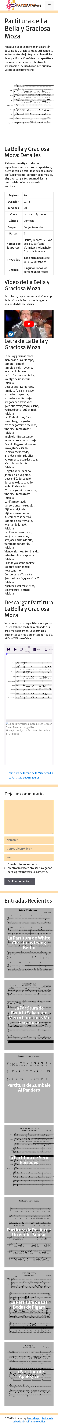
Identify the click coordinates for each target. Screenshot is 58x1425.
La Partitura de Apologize (29, 1374)
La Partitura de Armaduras (23, 777)
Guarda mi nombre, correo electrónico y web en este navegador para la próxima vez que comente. (30, 868)
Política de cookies (35, 1421)
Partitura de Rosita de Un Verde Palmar (29, 1232)
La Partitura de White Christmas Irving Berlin (29, 943)
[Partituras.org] (23, 5)
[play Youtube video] (29, 324)
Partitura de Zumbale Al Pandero (29, 1087)
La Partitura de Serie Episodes (29, 1160)
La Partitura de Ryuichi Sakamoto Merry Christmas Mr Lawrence (29, 1015)
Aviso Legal (34, 1418)
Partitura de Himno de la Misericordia (30, 773)
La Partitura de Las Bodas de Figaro (29, 1304)
